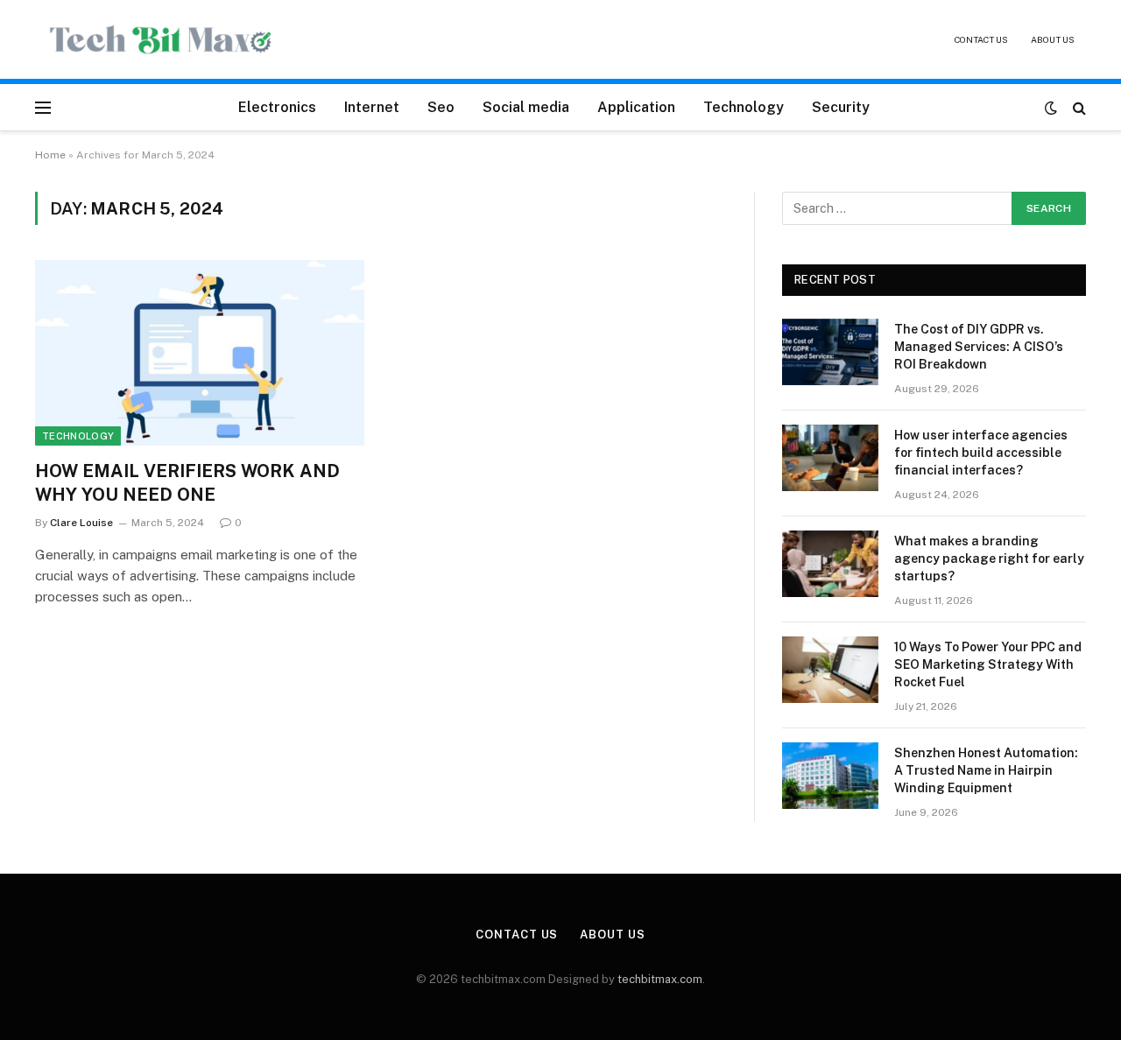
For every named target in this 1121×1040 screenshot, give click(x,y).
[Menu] (43, 107)
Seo (441, 107)
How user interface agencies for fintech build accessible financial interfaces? (981, 452)
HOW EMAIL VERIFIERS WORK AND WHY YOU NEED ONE (187, 482)
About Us (1053, 39)
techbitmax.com (659, 979)
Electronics (277, 107)
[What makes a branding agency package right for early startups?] (830, 564)
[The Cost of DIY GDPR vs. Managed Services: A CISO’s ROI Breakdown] (830, 352)
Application (636, 107)
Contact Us (981, 39)
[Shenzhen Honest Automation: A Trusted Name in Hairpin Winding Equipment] (830, 775)
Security (841, 107)
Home (50, 155)
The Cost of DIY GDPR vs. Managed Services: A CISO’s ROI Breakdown (978, 346)
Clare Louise (81, 522)
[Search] (1077, 107)
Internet (371, 107)
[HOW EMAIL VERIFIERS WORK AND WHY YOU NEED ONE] (199, 353)
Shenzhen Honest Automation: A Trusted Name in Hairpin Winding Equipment (986, 770)
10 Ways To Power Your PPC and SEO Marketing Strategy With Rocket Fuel (988, 664)
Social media (526, 107)
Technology (743, 107)
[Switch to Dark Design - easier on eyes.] (1050, 108)
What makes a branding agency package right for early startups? (989, 558)
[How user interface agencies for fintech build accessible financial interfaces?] (830, 458)
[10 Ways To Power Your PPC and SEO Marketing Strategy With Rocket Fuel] (830, 669)
